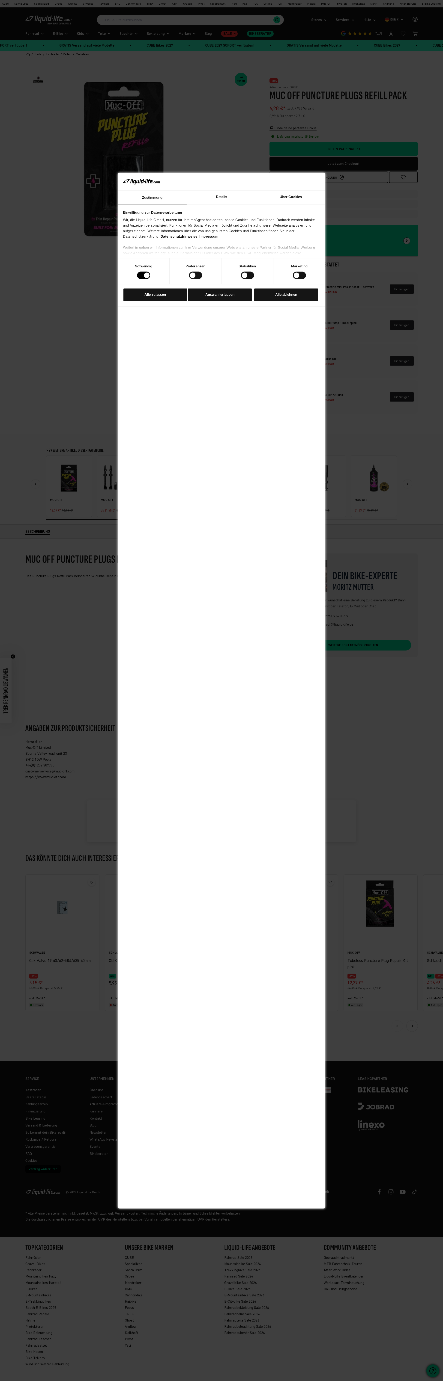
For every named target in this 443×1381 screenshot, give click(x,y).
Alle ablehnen (286, 294)
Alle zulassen (155, 294)
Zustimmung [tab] (152, 197)
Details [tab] (221, 197)
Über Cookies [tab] (291, 197)
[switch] (195, 275)
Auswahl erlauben (219, 294)
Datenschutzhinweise (179, 236)
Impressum (209, 236)
